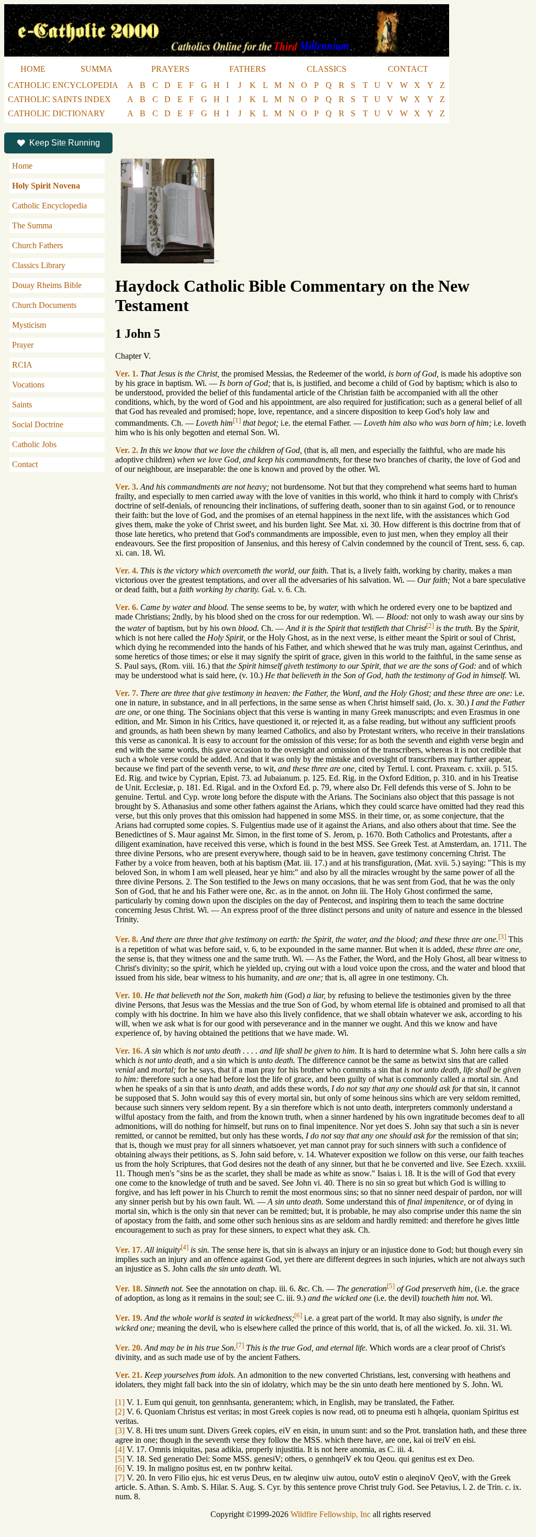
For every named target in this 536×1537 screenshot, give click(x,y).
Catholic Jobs (34, 444)
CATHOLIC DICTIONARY (56, 113)
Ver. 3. (126, 486)
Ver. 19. (128, 1318)
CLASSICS (327, 68)
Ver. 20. (128, 1347)
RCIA (22, 364)
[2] (430, 625)
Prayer (23, 344)
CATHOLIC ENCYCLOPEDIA (63, 85)
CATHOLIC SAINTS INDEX (59, 99)
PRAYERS (170, 68)
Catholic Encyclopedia (49, 205)
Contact (25, 464)
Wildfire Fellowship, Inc (331, 1514)
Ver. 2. (126, 450)
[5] (391, 1286)
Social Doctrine (37, 424)
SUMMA (97, 68)
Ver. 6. (126, 607)
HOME (33, 68)
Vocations (28, 384)
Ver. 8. (126, 939)
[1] (237, 420)
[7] (240, 1345)
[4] (184, 1247)
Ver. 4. (126, 570)
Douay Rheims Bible (47, 285)
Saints (22, 404)
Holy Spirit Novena (46, 185)
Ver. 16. (128, 1050)
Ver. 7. (126, 693)
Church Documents (44, 305)
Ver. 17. (128, 1249)
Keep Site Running (64, 142)
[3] (502, 937)
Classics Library (38, 265)
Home (22, 165)
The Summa (32, 225)
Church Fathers (37, 245)
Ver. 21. (128, 1374)
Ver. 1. (126, 373)
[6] (298, 1315)
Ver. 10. (128, 995)
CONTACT (408, 68)
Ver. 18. (128, 1288)
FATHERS (247, 68)
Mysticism (29, 324)
